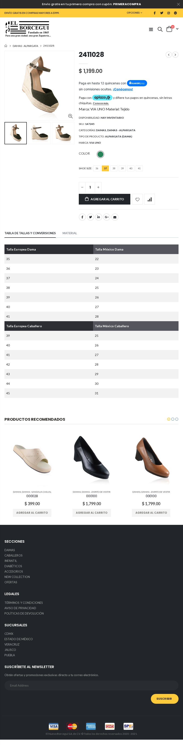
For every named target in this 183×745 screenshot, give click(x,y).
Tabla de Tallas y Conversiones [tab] (30, 233)
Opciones (133, 12)
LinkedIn (98, 217)
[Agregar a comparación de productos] (149, 199)
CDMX (8, 633)
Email (115, 217)
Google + (106, 217)
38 (113, 168)
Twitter (90, 217)
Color (84, 153)
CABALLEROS (13, 555)
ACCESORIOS (13, 571)
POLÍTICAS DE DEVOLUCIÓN (24, 613)
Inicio (6, 46)
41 (139, 168)
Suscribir (164, 699)
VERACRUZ (12, 644)
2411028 (91, 54)
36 (97, 168)
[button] (169, 419)
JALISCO (10, 650)
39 (122, 168)
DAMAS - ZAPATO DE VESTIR (96, 491)
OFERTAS (10, 582)
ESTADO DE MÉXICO (18, 639)
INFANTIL (10, 561)
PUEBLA (9, 655)
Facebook (82, 217)
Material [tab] (69, 233)
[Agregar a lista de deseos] (137, 199)
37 (105, 168)
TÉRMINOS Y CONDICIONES (23, 602)
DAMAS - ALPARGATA (25, 46)
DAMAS (101, 130)
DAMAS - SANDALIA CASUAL (36, 491)
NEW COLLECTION (17, 577)
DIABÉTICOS (13, 566)
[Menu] (151, 29)
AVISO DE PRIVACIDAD (20, 608)
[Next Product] (175, 55)
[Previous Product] (169, 55)
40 (130, 168)
